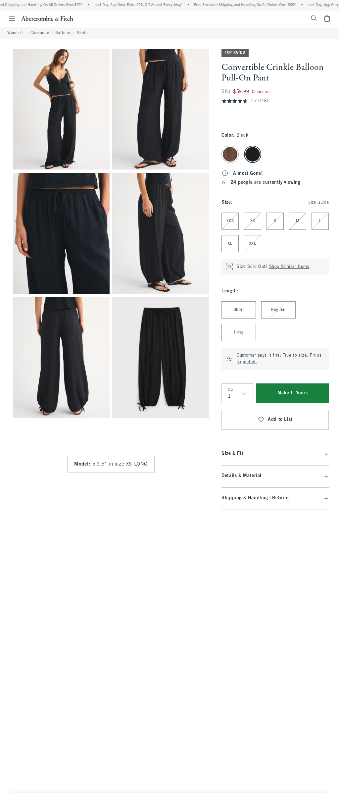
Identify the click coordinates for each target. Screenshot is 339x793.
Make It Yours (292, 393)
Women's (15, 33)
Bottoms (63, 33)
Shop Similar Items (289, 267)
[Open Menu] (8, 18)
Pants (82, 33)
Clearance (39, 33)
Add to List (280, 420)
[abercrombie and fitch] (47, 18)
